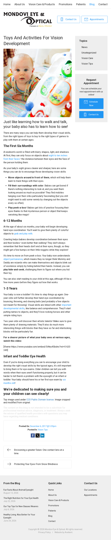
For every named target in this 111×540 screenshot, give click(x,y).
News (84, 47)
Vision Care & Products (42, 4)
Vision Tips (43, 430)
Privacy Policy (44, 532)
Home (7, 4)
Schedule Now (93, 104)
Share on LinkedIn (42, 435)
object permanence (13, 259)
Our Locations (90, 490)
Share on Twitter (38, 435)
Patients (81, 4)
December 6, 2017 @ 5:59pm (43, 426)
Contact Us (70, 19)
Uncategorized (89, 52)
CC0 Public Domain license (40, 399)
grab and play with (23, 233)
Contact (103, 4)
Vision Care (87, 58)
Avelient (68, 532)
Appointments (96, 19)
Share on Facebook (33, 435)
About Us (19, 4)
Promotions (65, 4)
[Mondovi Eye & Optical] (27, 19)
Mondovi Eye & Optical (55, 529)
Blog (92, 4)
